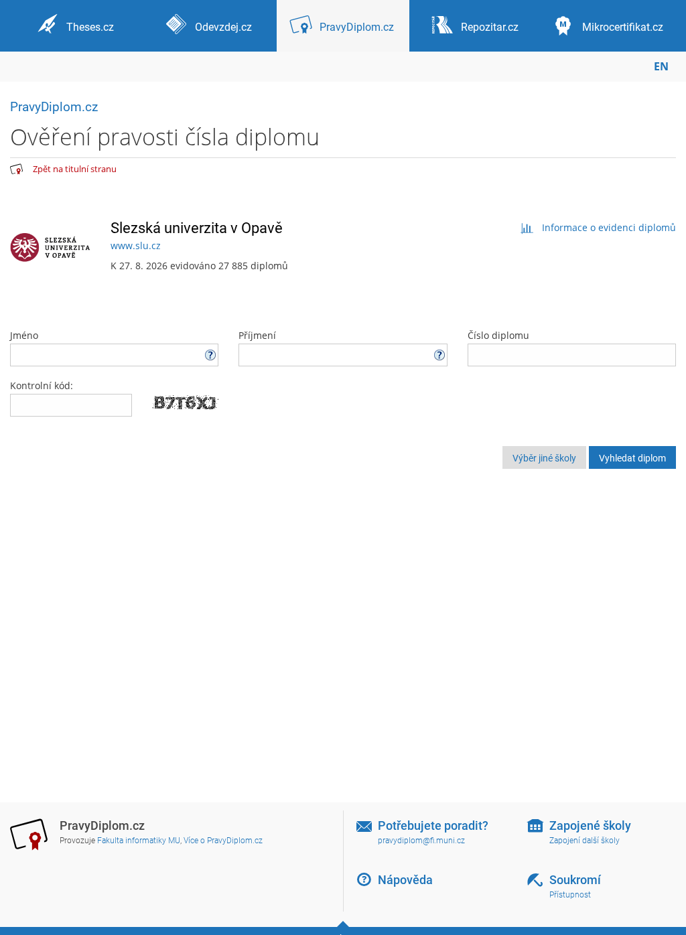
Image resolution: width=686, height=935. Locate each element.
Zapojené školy (590, 825)
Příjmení (257, 335)
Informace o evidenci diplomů (609, 227)
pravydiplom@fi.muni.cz (421, 840)
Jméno (24, 335)
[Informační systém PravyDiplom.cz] (16, 169)
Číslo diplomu (498, 335)
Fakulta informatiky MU (138, 840)
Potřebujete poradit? (433, 825)
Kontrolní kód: (41, 385)
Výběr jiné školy (544, 458)
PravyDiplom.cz (54, 107)
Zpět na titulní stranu (75, 169)
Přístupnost (570, 895)
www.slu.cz (136, 245)
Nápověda (405, 880)
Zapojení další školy (584, 840)
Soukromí (575, 880)
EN (661, 66)
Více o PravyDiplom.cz (223, 840)
